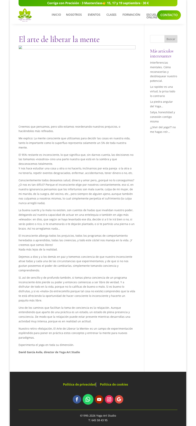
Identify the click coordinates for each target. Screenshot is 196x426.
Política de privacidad (79, 384)
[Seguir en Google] (119, 399)
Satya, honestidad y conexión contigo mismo (162, 116)
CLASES (111, 14)
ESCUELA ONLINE (152, 16)
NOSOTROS (74, 14)
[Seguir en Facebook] (77, 399)
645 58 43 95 (99, 420)
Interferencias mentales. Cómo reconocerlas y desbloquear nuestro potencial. (163, 72)
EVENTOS (94, 14)
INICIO (56, 14)
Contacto (169, 15)
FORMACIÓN (131, 14)
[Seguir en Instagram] (109, 399)
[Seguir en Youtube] (99, 399)
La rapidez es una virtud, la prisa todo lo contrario (162, 91)
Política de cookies (114, 384)
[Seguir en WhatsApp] (88, 399)
